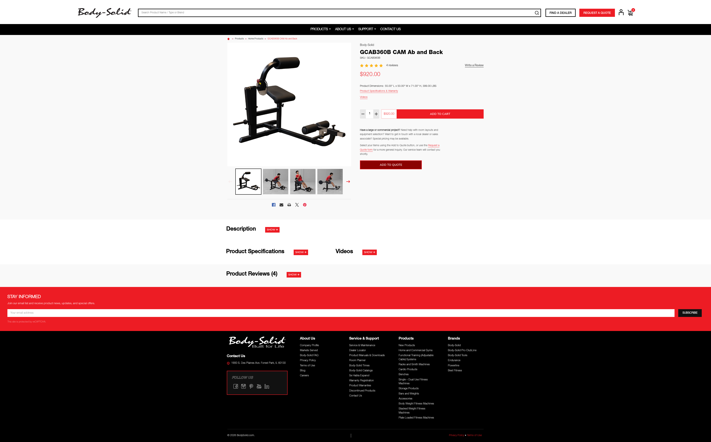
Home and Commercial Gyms (416, 350)
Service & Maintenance (362, 345)
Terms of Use (307, 365)
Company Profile (309, 345)
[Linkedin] (267, 386)
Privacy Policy (308, 360)
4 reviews (392, 65)
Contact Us (390, 29)
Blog (302, 370)
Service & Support (364, 338)
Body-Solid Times (359, 365)
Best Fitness (455, 370)
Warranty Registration (361, 380)
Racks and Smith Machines (414, 364)
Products (319, 29)
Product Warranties (360, 385)
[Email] (281, 204)
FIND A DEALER (561, 13)
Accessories (405, 399)
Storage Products (409, 388)
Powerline (453, 365)
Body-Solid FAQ (309, 355)
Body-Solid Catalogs (361, 370)
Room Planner (357, 360)
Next (348, 181)
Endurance (454, 360)
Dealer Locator (357, 350)
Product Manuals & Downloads (367, 355)
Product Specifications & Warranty (379, 91)
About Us (343, 29)
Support (365, 29)
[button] (257, 342)
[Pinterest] (304, 204)
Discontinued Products (362, 391)
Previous (230, 181)
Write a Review (474, 65)
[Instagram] (243, 386)
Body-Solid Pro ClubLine (462, 350)
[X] (297, 204)
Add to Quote (391, 165)
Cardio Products (408, 369)
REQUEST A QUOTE (597, 13)
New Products (407, 345)
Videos (364, 97)
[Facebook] (273, 204)
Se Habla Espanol (359, 375)
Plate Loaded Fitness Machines (416, 418)
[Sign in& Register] (621, 12)
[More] (330, 29)
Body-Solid (454, 345)
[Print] (289, 204)
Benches (404, 374)
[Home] (229, 39)
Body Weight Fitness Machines (416, 404)
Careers (304, 375)
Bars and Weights (409, 394)
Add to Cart (440, 114)
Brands (454, 338)
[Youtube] (259, 386)
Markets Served (309, 350)
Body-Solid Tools (457, 355)
